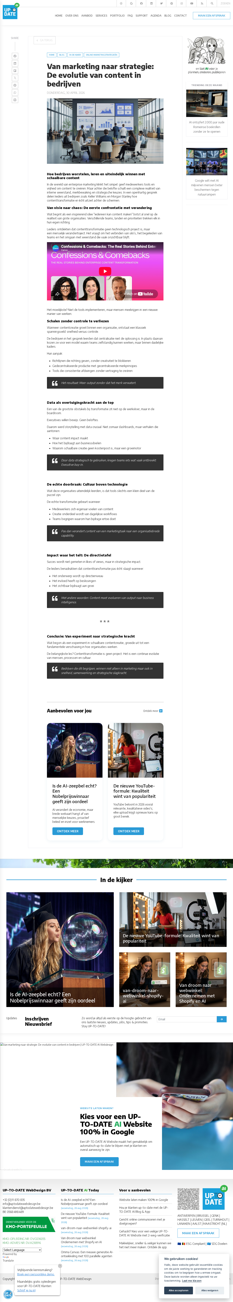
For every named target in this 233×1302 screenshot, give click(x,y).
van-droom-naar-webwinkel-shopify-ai (86, 1228)
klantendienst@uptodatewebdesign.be (28, 1208)
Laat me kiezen (192, 1280)
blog (61, 55)
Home (51, 55)
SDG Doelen (219, 1244)
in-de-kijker (75, 55)
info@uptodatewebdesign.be (21, 1204)
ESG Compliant (195, 1244)
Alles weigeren (209, 1290)
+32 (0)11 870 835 (14, 1200)
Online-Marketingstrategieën (101, 55)
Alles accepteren (178, 1290)
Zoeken (225, 3)
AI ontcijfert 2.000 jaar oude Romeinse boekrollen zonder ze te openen (206, 126)
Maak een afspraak (99, 1161)
